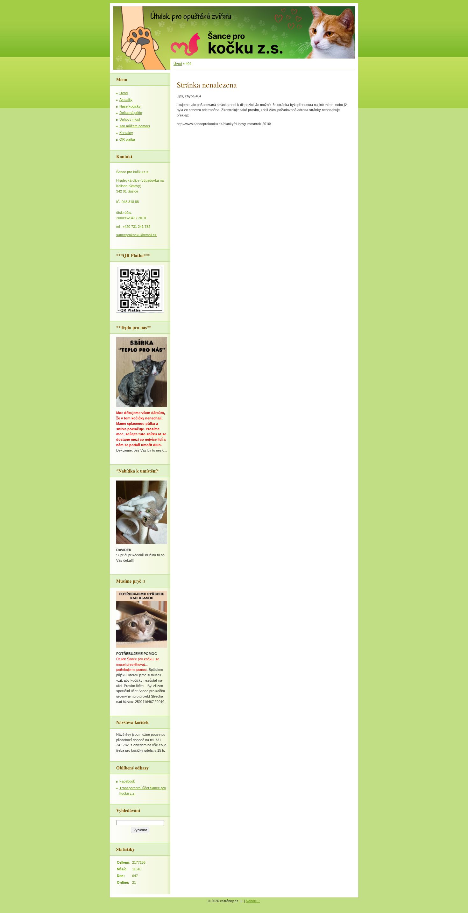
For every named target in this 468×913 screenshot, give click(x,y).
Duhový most (129, 119)
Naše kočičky (130, 106)
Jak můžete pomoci (134, 126)
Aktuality (125, 100)
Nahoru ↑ (253, 901)
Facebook (127, 781)
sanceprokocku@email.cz (136, 235)
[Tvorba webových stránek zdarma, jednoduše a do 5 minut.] (241, 901)
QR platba (127, 139)
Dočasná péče (130, 113)
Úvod (178, 64)
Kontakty (126, 133)
